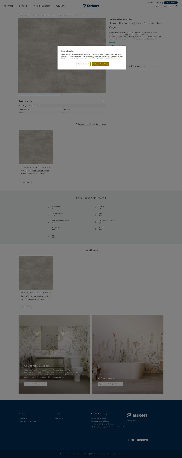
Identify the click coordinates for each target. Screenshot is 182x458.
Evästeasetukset (83, 64)
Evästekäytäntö (115, 58)
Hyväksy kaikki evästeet (100, 64)
